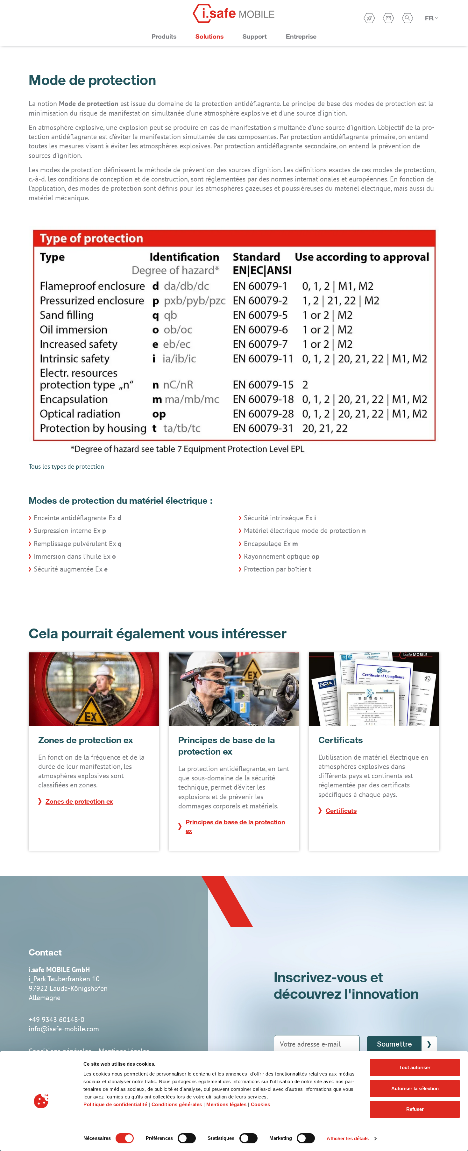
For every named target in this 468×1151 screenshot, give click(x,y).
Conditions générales (177, 1104)
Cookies (260, 1104)
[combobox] (431, 18)
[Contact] (388, 18)
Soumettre (394, 1044)
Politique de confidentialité (115, 1104)
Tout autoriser (414, 1067)
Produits (164, 36)
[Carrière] (369, 18)
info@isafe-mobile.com (64, 1028)
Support (255, 36)
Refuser (415, 1109)
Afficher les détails (348, 1138)
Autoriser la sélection (415, 1088)
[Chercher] (407, 18)
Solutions (209, 36)
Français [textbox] (429, 18)
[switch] (187, 1138)
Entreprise (301, 36)
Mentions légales (226, 1104)
